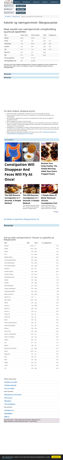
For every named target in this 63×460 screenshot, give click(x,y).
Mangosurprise (16, 16)
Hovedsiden (8, 16)
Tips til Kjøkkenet (10, 404)
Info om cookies (9, 388)
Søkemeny (17, 2)
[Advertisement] (31, 90)
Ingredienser (36, 2)
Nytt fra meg (8, 398)
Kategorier (44, 2)
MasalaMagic (8, 413)
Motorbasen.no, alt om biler (13, 394)
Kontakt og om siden (11, 382)
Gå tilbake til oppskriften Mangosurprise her (21, 219)
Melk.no (7, 416)
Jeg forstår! (56, 457)
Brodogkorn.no (9, 410)
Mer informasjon (7, 458)
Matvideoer (8, 401)
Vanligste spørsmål (10, 385)
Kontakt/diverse (54, 2)
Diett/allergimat (26, 2)
